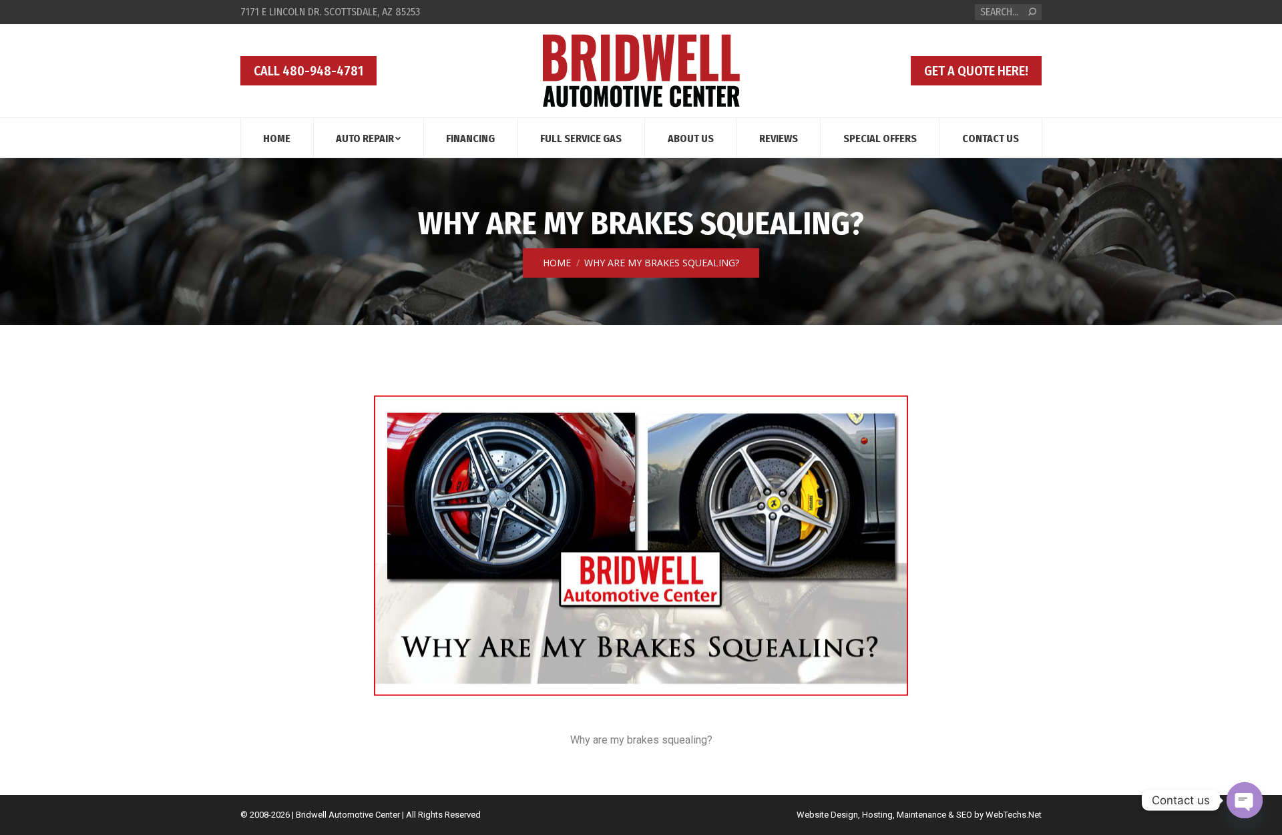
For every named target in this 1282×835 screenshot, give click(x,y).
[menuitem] (276, 138)
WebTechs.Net (1014, 815)
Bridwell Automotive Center (348, 815)
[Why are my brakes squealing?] (641, 545)
